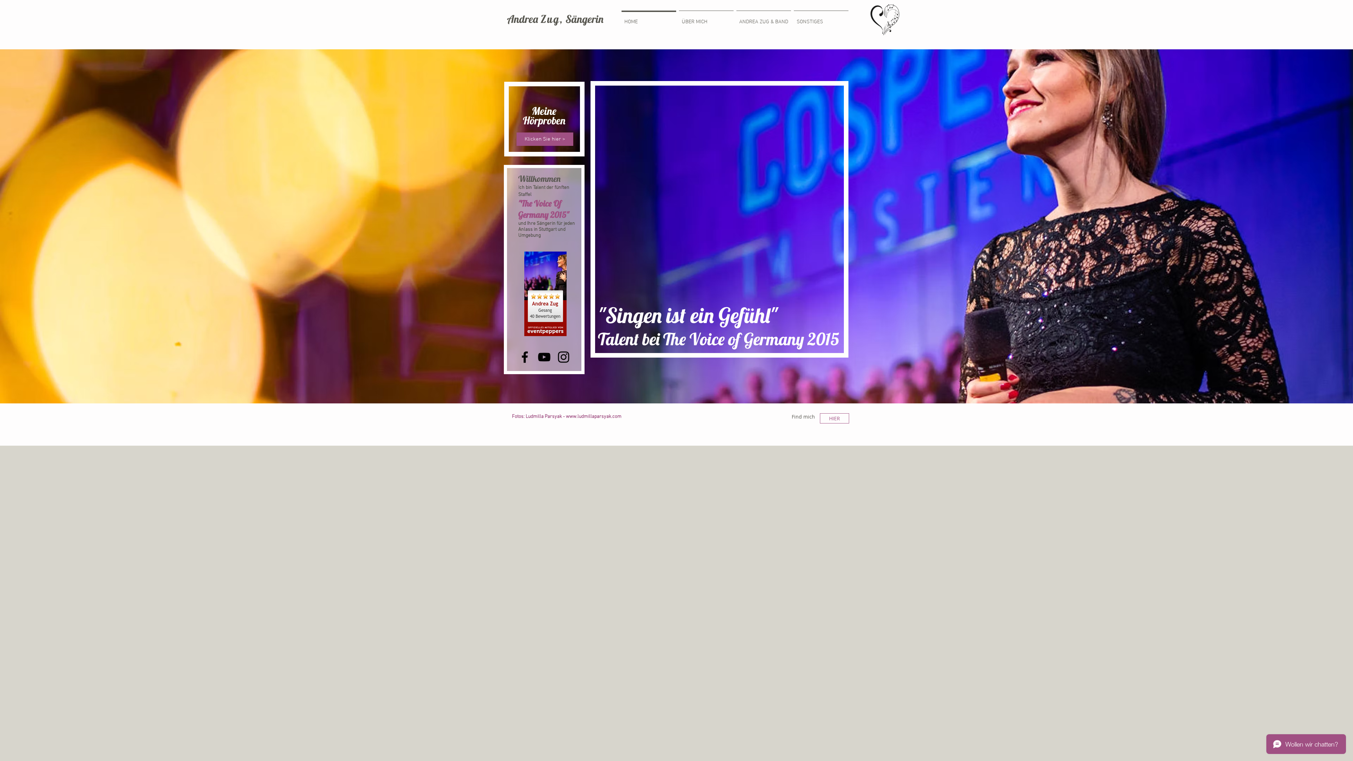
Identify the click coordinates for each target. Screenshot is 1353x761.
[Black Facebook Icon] (524, 357)
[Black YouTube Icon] (544, 357)
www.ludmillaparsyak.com (594, 417)
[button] (821, 19)
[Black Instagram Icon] (563, 357)
